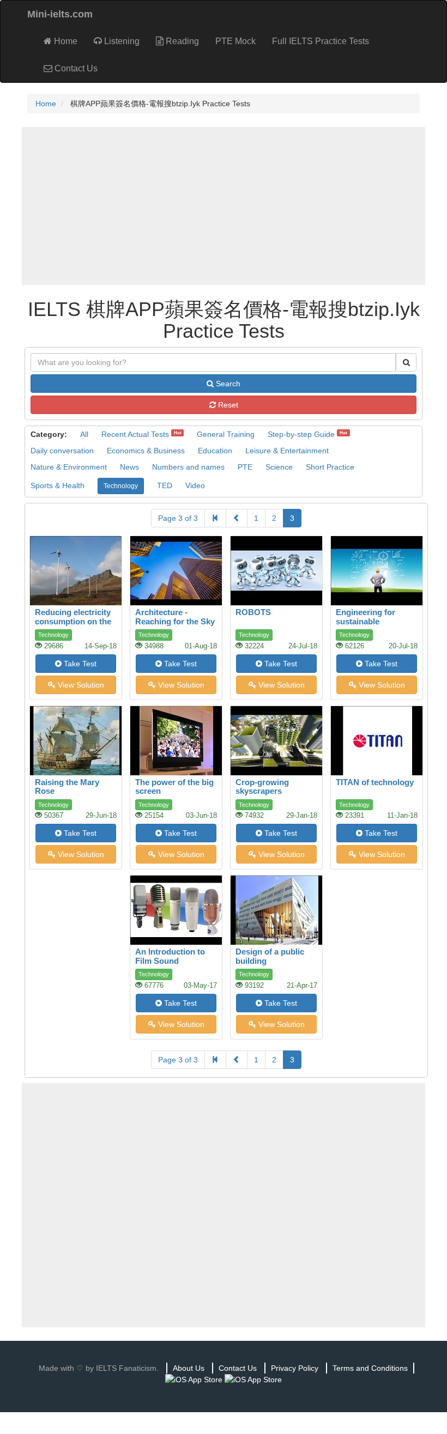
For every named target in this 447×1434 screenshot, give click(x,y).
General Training (226, 434)
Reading (181, 41)
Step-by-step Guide (301, 434)
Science (279, 467)
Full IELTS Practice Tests (320, 41)
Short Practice (330, 467)
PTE (245, 467)
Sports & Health (57, 485)
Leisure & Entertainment (287, 450)
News (129, 467)
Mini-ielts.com (60, 14)
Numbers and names (188, 467)
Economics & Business (146, 450)
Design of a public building (269, 956)
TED (164, 485)
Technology (121, 486)
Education (215, 450)
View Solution (80, 684)
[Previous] (236, 518)
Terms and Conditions (370, 1368)
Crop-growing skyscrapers (262, 786)
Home (64, 41)
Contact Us (75, 68)
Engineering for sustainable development (365, 621)
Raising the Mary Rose (67, 786)
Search (227, 383)
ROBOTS (253, 612)
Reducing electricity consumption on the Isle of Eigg (73, 621)
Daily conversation (62, 450)
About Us (188, 1368)
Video (195, 485)
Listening (121, 41)
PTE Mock (235, 41)
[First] (215, 518)
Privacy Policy (294, 1368)
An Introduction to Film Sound (170, 956)
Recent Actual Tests (135, 434)
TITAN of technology (375, 782)
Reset (227, 404)
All (84, 434)
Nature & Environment (69, 467)
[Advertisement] (223, 206)
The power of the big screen (174, 786)
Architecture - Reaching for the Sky (175, 616)
